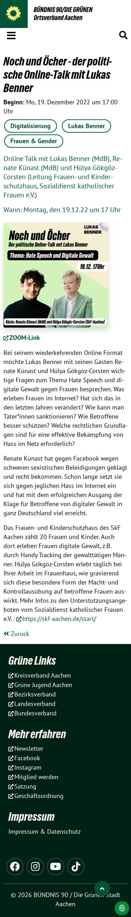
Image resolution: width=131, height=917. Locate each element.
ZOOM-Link (24, 338)
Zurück (19, 634)
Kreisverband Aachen (42, 675)
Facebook (27, 758)
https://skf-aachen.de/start (58, 619)
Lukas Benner (86, 126)
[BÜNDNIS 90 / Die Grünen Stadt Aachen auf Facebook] (15, 866)
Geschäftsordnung (39, 796)
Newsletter (28, 748)
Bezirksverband (35, 694)
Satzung (25, 786)
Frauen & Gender (33, 141)
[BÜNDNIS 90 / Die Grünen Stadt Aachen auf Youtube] (55, 866)
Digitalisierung (30, 126)
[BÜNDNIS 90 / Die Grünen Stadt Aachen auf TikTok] (76, 866)
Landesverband (35, 704)
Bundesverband (35, 713)
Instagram (28, 767)
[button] (11, 34)
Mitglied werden (36, 777)
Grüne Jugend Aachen (43, 685)
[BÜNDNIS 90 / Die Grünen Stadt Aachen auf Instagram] (35, 866)
